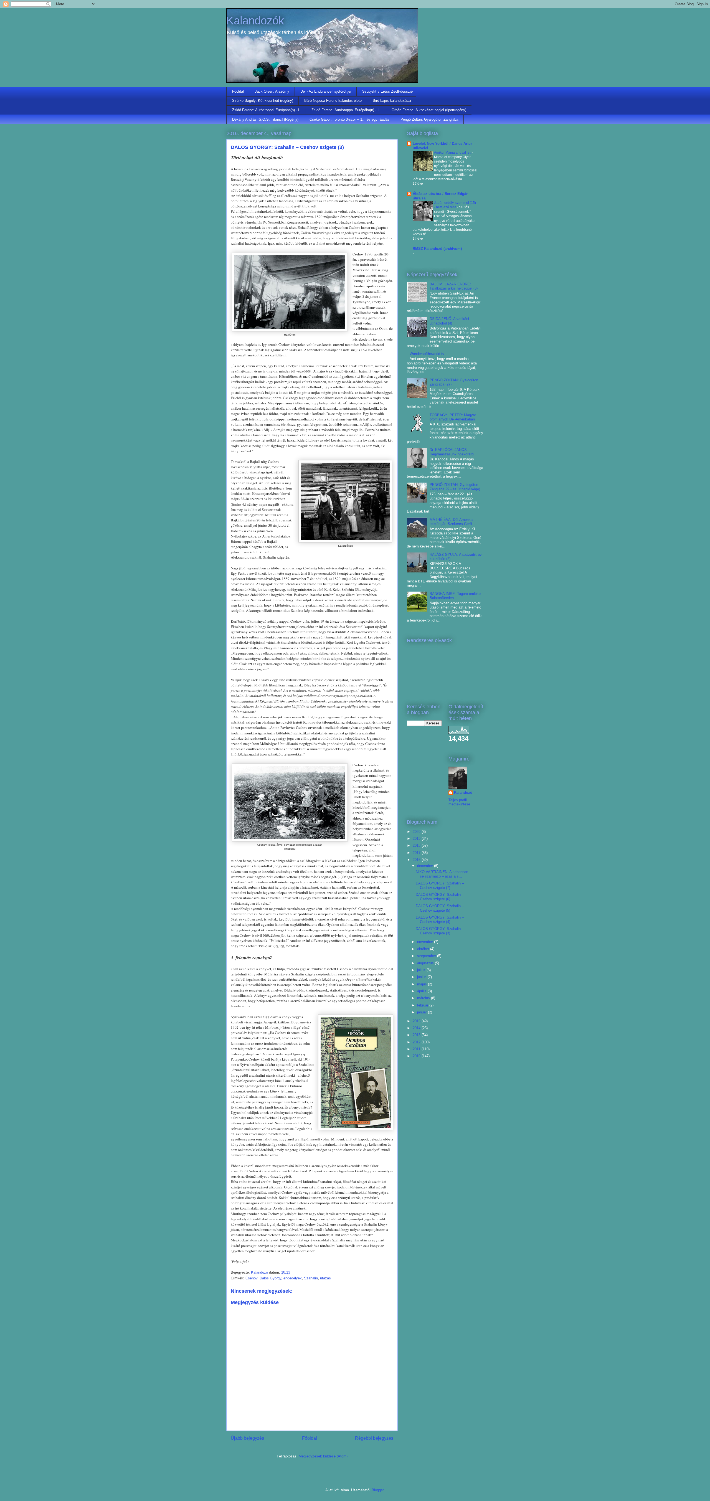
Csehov (251, 1278)
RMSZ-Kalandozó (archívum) (437, 249)
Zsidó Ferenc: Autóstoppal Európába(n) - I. (266, 110)
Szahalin (311, 1278)
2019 (417, 838)
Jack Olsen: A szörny (272, 91)
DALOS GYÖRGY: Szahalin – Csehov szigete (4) (440, 919)
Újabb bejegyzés (247, 1438)
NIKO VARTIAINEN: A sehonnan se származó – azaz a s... (442, 874)
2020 (417, 832)
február (423, 1005)
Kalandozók (255, 20)
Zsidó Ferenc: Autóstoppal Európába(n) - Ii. (346, 110)
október (423, 949)
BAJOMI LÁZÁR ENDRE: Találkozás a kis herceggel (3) (454, 286)
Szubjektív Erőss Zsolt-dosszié (387, 91)
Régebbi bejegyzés (374, 1438)
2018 (417, 845)
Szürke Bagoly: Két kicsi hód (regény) (262, 100)
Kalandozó (463, 792)
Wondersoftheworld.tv (427, 354)
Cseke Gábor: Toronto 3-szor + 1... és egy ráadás (349, 119)
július (422, 970)
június (422, 977)
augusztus (426, 963)
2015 (417, 1021)
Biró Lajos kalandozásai (392, 100)
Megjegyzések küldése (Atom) (323, 1456)
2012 (417, 1042)
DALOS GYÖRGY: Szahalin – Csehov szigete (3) (440, 931)
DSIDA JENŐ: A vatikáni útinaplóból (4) (449, 321)
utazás (325, 1278)
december (425, 866)
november (425, 942)
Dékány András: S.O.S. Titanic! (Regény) (265, 119)
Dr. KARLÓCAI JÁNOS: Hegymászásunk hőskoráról (452, 452)
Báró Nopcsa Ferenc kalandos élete (333, 100)
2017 (417, 853)
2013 (417, 1035)
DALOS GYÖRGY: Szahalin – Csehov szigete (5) (440, 908)
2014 (417, 1028)
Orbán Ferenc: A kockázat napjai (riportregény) (429, 110)
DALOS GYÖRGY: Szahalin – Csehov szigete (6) (440, 897)
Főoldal (238, 91)
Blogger (378, 1490)
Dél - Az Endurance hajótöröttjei (325, 91)
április (422, 991)
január (422, 1012)
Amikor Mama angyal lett (453, 152)
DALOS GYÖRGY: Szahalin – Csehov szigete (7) (440, 885)
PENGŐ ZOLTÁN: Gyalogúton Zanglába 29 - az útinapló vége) (455, 487)
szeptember (427, 956)
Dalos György (270, 1278)
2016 (417, 860)
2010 (417, 1056)
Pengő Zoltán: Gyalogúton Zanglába (429, 119)
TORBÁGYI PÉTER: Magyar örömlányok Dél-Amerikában (453, 417)
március (424, 998)
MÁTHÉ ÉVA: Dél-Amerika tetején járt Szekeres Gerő (451, 522)
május (422, 984)
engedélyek (292, 1278)
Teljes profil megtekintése (459, 802)
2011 (417, 1049)
